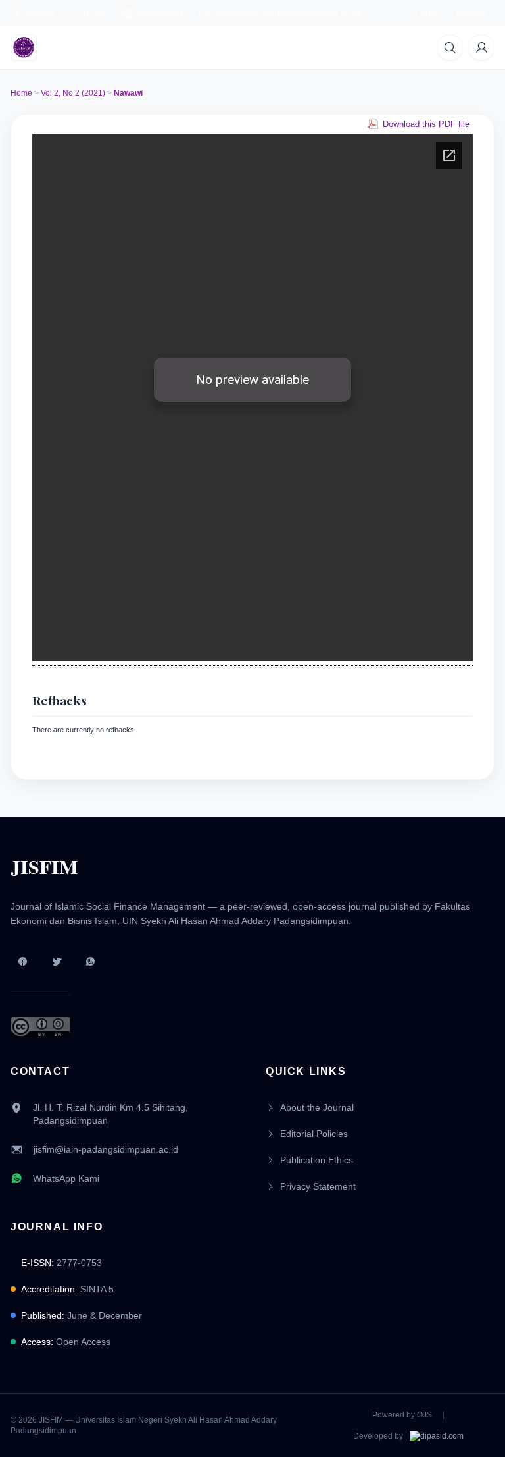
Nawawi (128, 93)
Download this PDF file (426, 124)
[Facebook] (22, 962)
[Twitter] (56, 962)
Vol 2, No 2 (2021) (73, 93)
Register (471, 13)
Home (21, 93)
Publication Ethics (316, 1160)
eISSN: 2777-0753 (66, 13)
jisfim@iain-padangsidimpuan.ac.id (288, 13)
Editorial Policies (314, 1133)
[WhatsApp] (91, 962)
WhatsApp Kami (66, 1178)
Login (426, 13)
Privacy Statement (318, 1186)
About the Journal (317, 1107)
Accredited (160, 13)
